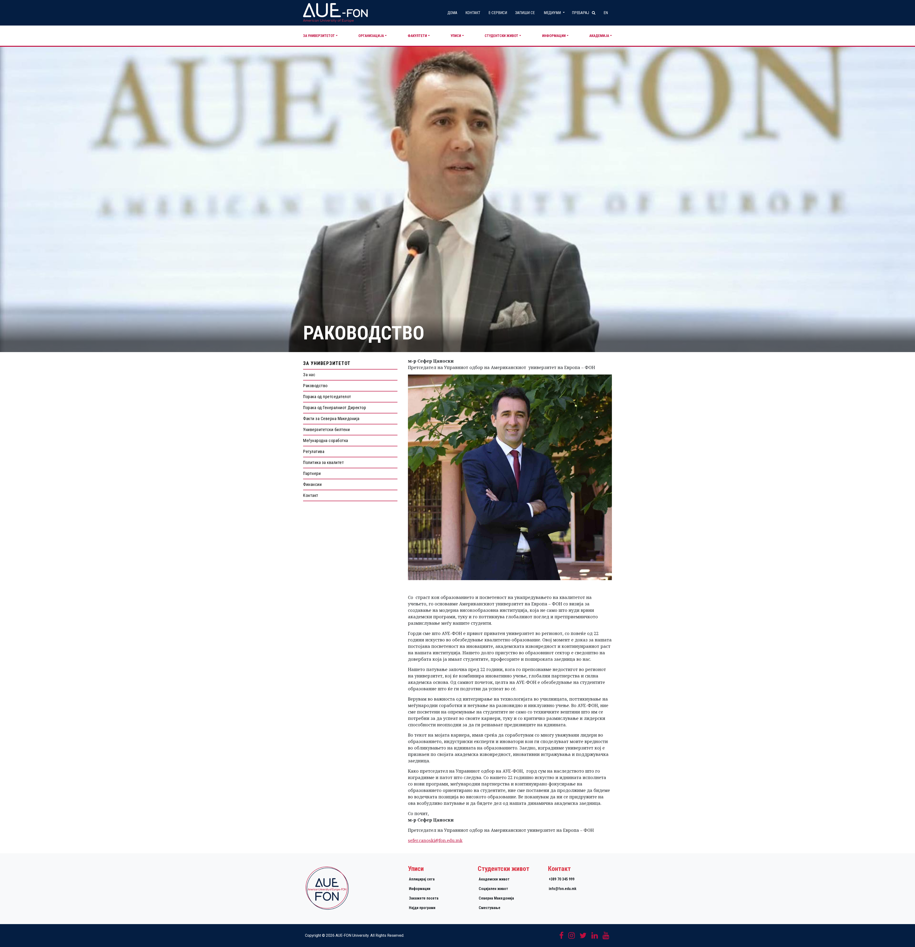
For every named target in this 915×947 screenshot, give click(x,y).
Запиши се (525, 12)
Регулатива (313, 451)
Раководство (315, 385)
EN (606, 12)
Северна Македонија (496, 898)
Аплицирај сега (422, 879)
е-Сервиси (497, 12)
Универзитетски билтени (326, 429)
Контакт (472, 12)
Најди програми (422, 907)
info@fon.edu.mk (562, 888)
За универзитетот (319, 36)
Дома (452, 12)
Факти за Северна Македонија (331, 418)
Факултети (417, 36)
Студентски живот (501, 36)
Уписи (456, 36)
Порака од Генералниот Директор (334, 407)
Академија (599, 36)
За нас (309, 374)
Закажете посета (423, 898)
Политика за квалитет (323, 462)
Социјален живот (493, 888)
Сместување (489, 907)
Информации (554, 36)
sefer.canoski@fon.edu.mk (435, 840)
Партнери (312, 473)
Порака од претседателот (327, 396)
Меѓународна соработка (325, 440)
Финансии (312, 484)
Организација (371, 36)
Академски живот (494, 879)
